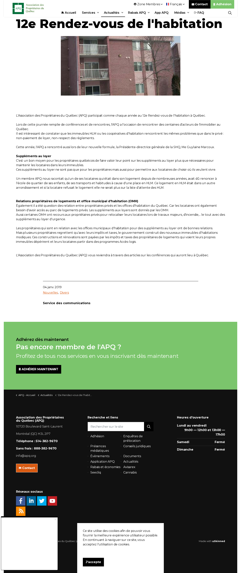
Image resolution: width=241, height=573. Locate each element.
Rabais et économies (105, 467)
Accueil (70, 12)
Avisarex (129, 467)
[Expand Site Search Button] (230, 12)
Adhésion (223, 4)
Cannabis (130, 472)
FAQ (201, 12)
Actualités (112, 12)
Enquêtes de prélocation (133, 438)
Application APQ (102, 461)
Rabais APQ (137, 12)
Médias (179, 12)
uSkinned (218, 541)
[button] (148, 426)
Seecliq (95, 472)
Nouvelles (50, 292)
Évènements (99, 456)
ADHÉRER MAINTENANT (40, 369)
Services (88, 12)
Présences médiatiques (99, 448)
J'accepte (93, 562)
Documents (132, 456)
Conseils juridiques (137, 446)
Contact (201, 4)
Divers (64, 292)
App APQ (162, 12)
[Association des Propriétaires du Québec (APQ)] (33, 8)
